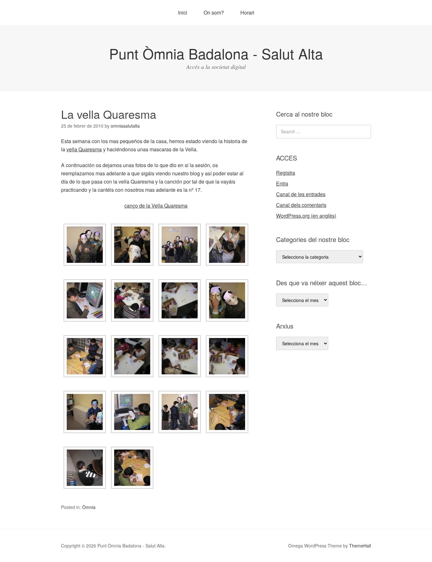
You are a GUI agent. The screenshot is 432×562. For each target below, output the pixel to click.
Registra (285, 172)
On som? (214, 12)
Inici (182, 12)
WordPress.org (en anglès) (306, 215)
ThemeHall (360, 545)
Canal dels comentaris (301, 204)
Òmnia (89, 507)
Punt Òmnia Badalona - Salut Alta (216, 53)
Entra (282, 183)
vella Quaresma (84, 149)
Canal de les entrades (300, 194)
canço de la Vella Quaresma (156, 205)
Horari (247, 12)
